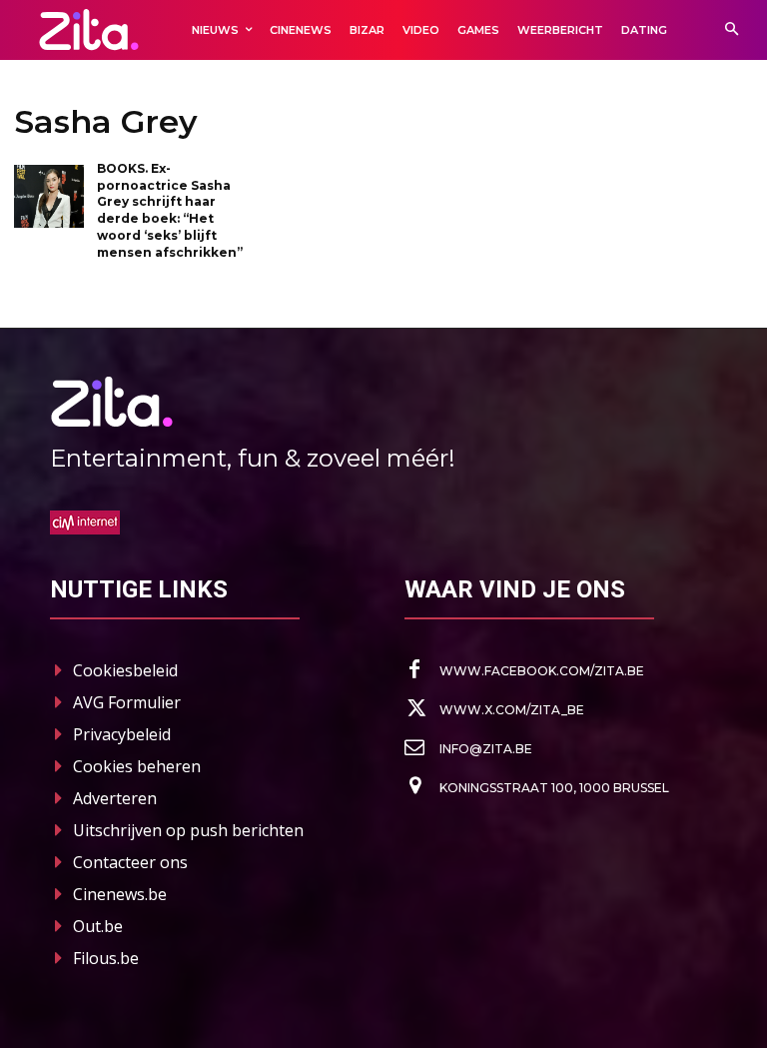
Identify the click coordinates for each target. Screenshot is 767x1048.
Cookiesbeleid (125, 670)
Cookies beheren (137, 766)
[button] (731, 30)
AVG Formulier (127, 702)
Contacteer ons (130, 862)
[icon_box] (524, 670)
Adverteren (115, 798)
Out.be (98, 926)
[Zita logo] (89, 29)
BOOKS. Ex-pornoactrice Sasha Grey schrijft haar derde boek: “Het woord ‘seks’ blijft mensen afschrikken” (170, 210)
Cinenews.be (120, 894)
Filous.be (106, 958)
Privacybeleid (122, 734)
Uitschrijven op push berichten (188, 830)
